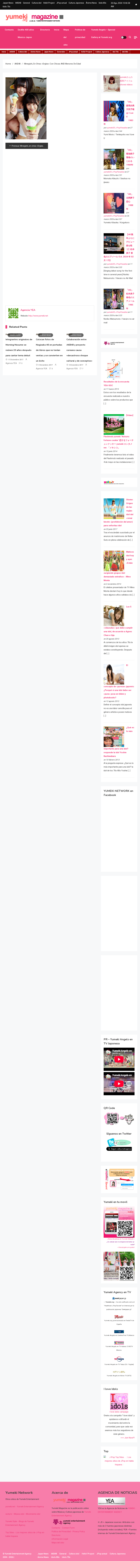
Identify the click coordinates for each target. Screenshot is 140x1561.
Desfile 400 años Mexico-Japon (26, 34)
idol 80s (125, 52)
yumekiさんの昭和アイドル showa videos (126, 81)
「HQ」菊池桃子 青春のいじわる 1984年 (131, 157)
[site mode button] (123, 37)
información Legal (60, 1539)
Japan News (8, 3)
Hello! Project (49, 3)
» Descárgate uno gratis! (126, 1247)
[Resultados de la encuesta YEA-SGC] (114, 369)
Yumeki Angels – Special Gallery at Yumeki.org (103, 34)
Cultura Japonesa (76, 3)
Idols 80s (102, 3)
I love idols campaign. (119, 1412)
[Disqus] (49, 187)
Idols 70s (6, 6)
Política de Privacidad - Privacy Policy (68, 1531)
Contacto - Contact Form (63, 1528)
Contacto (9, 30)
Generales (61, 52)
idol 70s (116, 52)
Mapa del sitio (66, 37)
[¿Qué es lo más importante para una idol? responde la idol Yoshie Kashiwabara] (114, 736)
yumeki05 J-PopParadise (117, 128)
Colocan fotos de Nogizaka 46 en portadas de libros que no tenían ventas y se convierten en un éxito (49, 350)
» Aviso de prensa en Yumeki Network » (121, 1239)
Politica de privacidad (80, 34)
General (26, 3)
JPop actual (61, 3)
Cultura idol (36, 3)
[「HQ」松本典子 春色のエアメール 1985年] (114, 299)
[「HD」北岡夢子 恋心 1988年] (114, 203)
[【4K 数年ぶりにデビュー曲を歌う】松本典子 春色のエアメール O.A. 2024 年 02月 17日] (114, 243)
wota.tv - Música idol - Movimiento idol (22, 1514)
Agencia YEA (28, 310)
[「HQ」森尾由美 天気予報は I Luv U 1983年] (114, 111)
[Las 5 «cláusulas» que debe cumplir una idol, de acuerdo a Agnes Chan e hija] (114, 615)
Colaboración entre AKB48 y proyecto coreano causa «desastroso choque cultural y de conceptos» (79, 350)
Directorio (45, 30)
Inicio (56, 30)
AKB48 (18, 3)
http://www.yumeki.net (38, 316)
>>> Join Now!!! (128, 1438)
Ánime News (91, 3)
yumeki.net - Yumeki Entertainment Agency (24, 1506)
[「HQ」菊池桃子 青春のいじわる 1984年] (114, 159)
